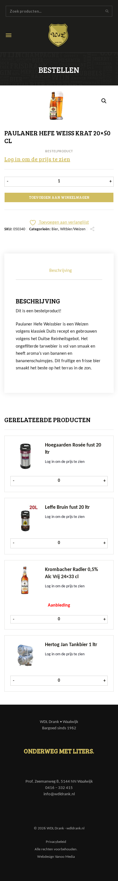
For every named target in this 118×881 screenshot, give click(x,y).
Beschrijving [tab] (60, 270)
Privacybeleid (56, 842)
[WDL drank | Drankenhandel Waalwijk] (62, 35)
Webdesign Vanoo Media (56, 857)
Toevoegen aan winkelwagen (59, 197)
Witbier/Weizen (72, 229)
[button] (104, 101)
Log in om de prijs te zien (37, 159)
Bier (55, 229)
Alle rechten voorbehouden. (56, 849)
